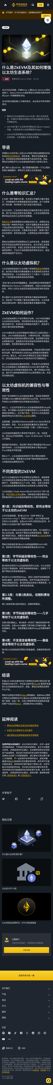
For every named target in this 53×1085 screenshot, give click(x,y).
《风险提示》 (25, 775)
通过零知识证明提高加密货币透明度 (22, 735)
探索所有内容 (24, 975)
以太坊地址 (27, 416)
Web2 (24, 695)
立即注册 (26, 950)
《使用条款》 (12, 775)
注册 (40, 5)
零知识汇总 (7, 222)
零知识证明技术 (13, 156)
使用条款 (36, 1070)
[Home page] (19, 5)
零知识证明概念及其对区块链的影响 (22, 725)
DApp (36, 684)
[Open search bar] (32, 5)
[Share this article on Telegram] (28, 798)
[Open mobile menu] (48, 5)
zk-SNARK (42, 535)
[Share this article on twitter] (3, 798)
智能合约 (39, 268)
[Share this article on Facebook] (16, 798)
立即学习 (46, 16)
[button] (48, 4)
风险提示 (43, 1070)
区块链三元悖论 (15, 494)
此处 (12, 761)
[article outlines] (47, 20)
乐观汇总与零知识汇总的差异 (20, 730)
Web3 (18, 704)
